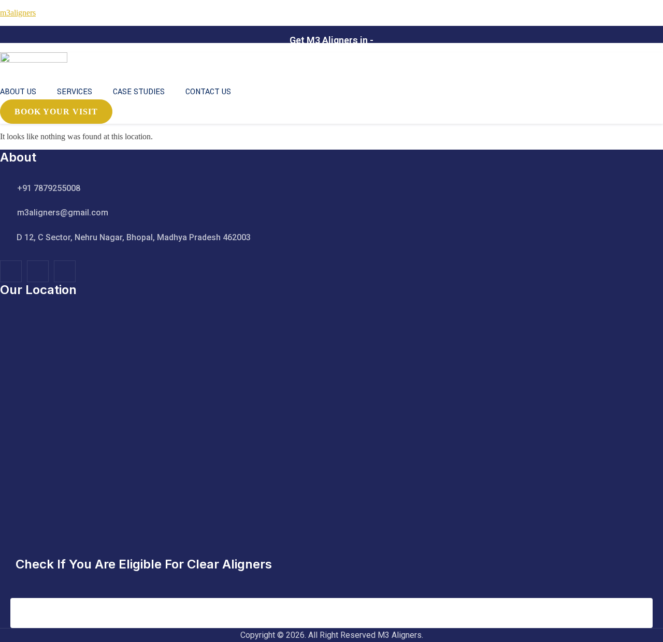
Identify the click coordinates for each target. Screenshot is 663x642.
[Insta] (38, 271)
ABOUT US (18, 91)
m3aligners (18, 12)
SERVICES (74, 91)
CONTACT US (208, 91)
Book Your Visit (56, 111)
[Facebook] (11, 271)
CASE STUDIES (139, 91)
